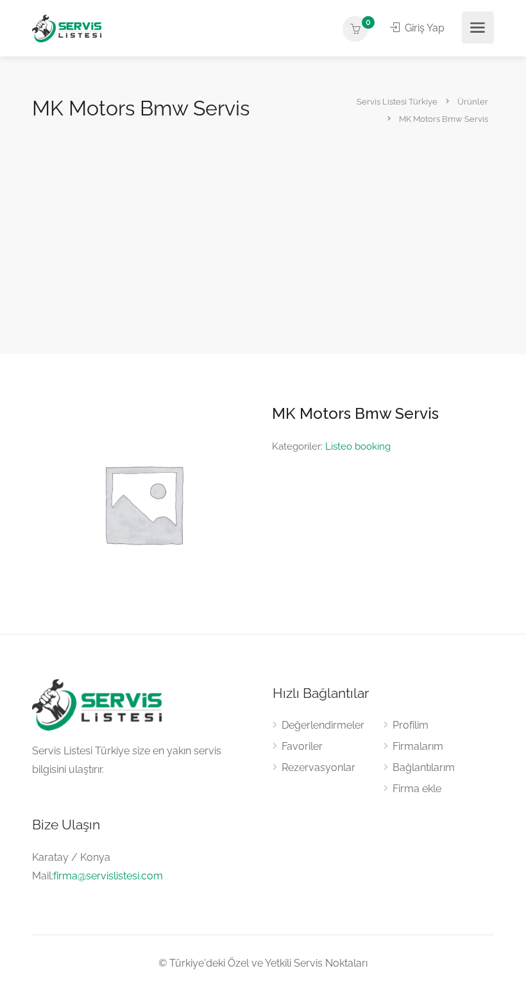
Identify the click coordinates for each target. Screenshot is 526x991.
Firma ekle (417, 789)
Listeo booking (358, 446)
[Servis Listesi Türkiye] (66, 28)
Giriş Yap (423, 28)
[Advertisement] (263, 219)
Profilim (410, 725)
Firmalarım (418, 746)
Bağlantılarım (424, 767)
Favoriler (302, 746)
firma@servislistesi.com (108, 876)
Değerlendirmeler (323, 725)
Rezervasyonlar (318, 767)
